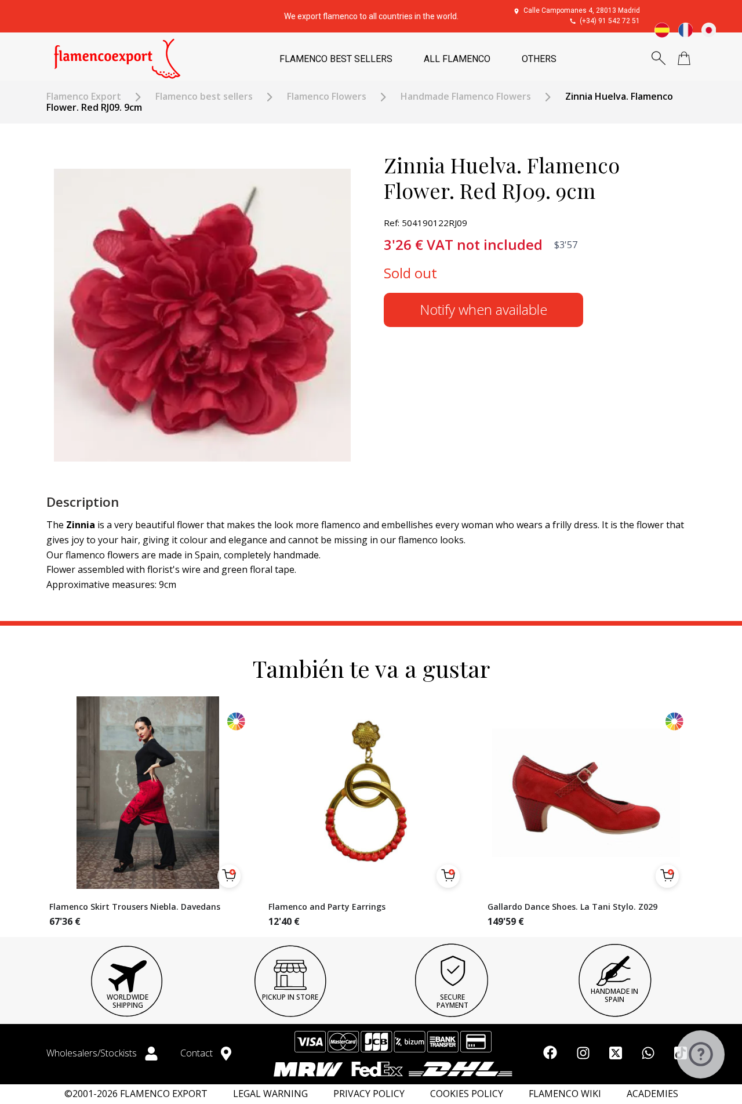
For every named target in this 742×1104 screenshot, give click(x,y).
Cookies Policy (466, 1093)
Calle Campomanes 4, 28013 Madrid (581, 10)
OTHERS (539, 58)
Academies (652, 1093)
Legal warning (270, 1093)
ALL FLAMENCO (457, 58)
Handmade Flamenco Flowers (466, 96)
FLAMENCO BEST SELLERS (335, 58)
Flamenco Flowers (326, 96)
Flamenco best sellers (204, 96)
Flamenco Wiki (565, 1093)
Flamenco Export (83, 96)
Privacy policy (369, 1093)
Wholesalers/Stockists (92, 1053)
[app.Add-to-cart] (229, 876)
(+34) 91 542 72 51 (610, 21)
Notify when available (483, 309)
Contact (197, 1053)
